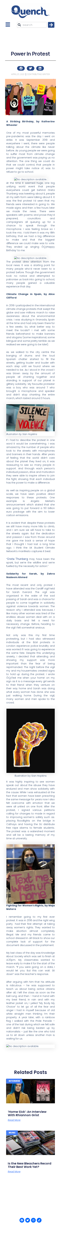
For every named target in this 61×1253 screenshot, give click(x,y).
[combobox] (32, 25)
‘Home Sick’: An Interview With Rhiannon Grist (27, 1113)
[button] (8, 25)
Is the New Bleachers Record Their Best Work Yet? (29, 1165)
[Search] (51, 25)
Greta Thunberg (17, 559)
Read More (14, 1120)
